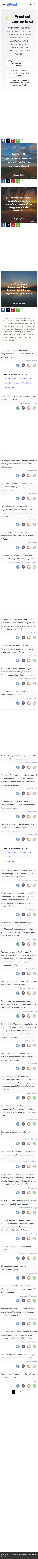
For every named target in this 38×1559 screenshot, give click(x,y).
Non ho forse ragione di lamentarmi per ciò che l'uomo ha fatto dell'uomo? (19, 983)
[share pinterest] (13, 141)
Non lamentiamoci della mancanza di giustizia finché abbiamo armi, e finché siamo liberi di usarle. (17, 1056)
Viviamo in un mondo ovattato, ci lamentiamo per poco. (14, 1267)
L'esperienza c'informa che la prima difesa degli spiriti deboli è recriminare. (18, 1202)
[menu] (3, 4)
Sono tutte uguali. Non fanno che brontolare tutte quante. (14, 693)
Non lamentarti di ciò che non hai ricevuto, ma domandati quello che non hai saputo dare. (18, 1154)
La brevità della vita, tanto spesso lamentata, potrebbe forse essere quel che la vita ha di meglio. (18, 804)
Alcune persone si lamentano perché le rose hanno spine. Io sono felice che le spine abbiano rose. (19, 463)
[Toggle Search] (34, 4)
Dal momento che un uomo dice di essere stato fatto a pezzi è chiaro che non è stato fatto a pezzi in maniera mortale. (18, 1004)
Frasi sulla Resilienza (11, 383)
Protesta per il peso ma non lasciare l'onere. (16, 1133)
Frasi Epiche (26, 383)
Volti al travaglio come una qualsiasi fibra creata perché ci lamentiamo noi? (18, 757)
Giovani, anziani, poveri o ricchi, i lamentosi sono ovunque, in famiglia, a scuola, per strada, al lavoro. (17, 648)
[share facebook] (3, 141)
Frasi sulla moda (10, 378)
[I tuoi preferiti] (31, 4)
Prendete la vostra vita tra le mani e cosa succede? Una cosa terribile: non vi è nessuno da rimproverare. (18, 827)
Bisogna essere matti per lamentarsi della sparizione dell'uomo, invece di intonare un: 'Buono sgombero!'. (18, 1312)
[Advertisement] (19, 116)
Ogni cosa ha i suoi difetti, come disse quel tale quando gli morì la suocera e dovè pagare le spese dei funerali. (18, 873)
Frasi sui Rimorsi (25, 378)
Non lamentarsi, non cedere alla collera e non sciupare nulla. (18, 1375)
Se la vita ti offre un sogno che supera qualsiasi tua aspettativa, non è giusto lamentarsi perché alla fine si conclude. (17, 671)
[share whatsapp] (18, 141)
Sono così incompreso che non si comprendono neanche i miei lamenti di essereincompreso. (17, 353)
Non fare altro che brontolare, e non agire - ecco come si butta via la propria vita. (18, 1356)
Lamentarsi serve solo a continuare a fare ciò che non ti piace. (18, 398)
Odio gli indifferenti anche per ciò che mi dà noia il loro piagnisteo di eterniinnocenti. (18, 486)
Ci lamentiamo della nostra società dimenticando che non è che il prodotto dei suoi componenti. (18, 1289)
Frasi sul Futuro (9, 387)
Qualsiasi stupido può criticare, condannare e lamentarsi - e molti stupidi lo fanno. (18, 535)
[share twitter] (8, 141)
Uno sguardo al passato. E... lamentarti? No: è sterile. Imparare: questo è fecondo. (18, 557)
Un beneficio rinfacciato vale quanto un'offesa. (16, 1248)
